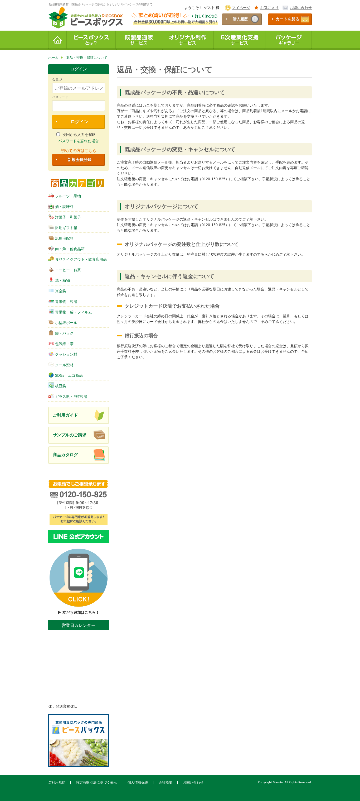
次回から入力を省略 (79, 134)
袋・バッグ (64, 333)
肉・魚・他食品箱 (70, 248)
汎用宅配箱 (64, 238)
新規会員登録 (79, 159)
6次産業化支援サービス (239, 40)
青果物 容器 (66, 301)
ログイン (80, 121)
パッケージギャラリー (288, 40)
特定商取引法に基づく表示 (96, 782)
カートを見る (287, 19)
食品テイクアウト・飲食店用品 (81, 259)
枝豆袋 (60, 385)
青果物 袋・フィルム (73, 311)
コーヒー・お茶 (68, 269)
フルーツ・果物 (68, 195)
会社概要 (165, 782)
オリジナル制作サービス (188, 40)
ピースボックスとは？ (91, 40)
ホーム (57, 40)
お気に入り (269, 7)
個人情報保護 (138, 782)
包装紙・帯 (64, 343)
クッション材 (66, 354)
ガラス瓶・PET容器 (71, 396)
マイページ (241, 7)
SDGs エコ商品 (69, 375)
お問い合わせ (301, 7)
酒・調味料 (64, 206)
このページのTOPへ (347, 790)
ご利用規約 (56, 782)
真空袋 (60, 290)
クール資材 (64, 364)
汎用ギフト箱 (66, 227)
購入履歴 (240, 18)
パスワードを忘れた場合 (78, 140)
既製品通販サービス (139, 40)
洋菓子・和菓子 (68, 217)
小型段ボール (66, 322)
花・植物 (62, 280)
